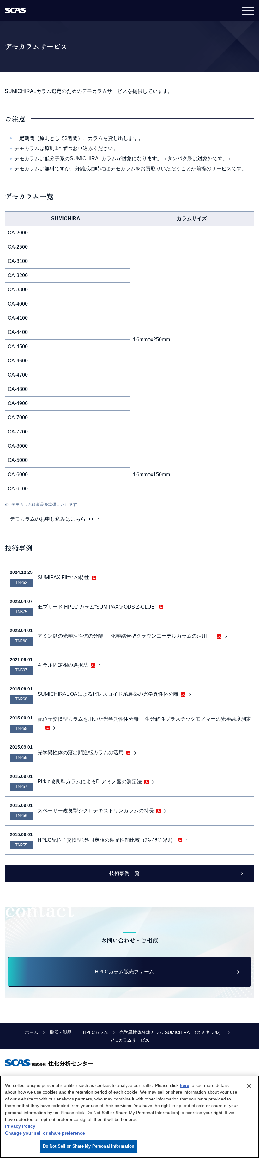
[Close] (249, 1086)
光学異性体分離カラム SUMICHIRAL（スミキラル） (171, 1032)
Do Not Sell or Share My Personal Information (89, 1146)
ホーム (31, 1032)
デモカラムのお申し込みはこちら (48, 519)
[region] (129, 1117)
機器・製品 (61, 1032)
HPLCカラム (95, 1032)
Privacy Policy (20, 1126)
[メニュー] (248, 10)
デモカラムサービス (129, 1040)
